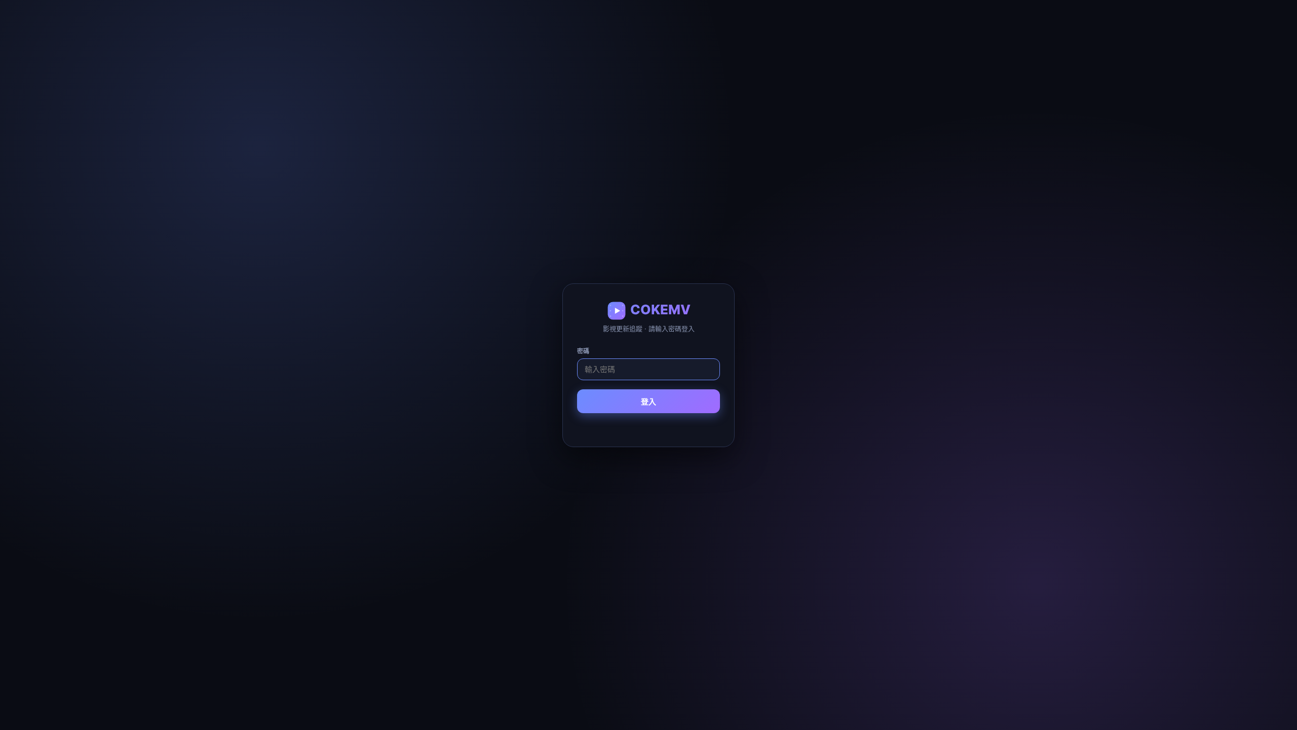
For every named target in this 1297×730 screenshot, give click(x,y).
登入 (648, 401)
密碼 (583, 351)
